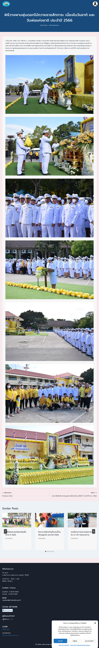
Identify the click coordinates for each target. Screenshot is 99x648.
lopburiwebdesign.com (10, 635)
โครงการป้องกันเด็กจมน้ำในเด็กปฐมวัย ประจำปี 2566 (49, 533)
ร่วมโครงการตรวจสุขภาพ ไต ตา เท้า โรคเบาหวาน (81, 533)
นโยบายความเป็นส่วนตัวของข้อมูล (80, 645)
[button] (95, 623)
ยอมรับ (60, 641)
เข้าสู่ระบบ (5, 629)
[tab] (45, 551)
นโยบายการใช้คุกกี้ (64, 645)
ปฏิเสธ (75, 641)
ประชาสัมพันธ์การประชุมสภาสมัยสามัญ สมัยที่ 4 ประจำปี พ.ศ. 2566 (74, 494)
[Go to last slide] (5, 531)
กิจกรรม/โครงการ (54, 25)
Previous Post (7, 494)
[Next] (93, 531)
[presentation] (16, 520)
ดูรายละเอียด (89, 641)
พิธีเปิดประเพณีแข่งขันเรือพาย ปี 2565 (15, 533)
